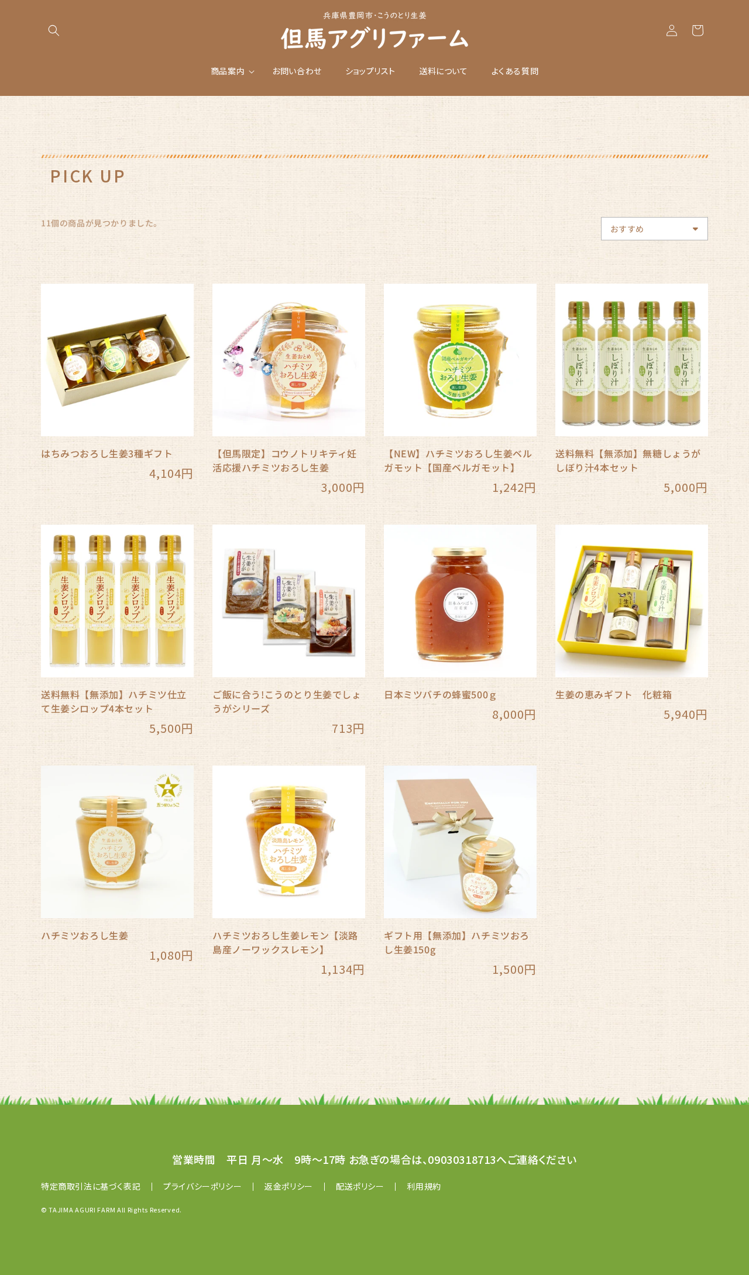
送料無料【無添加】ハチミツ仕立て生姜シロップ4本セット (114, 701)
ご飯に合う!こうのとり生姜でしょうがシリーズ (287, 701)
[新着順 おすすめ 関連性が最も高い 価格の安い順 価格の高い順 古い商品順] (654, 228)
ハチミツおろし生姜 (84, 935)
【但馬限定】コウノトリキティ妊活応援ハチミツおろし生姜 (284, 460)
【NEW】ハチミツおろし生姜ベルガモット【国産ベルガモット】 (458, 460)
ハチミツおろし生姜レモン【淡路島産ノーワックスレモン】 (285, 942)
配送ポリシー (360, 1186)
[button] (54, 30)
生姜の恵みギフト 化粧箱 (613, 694)
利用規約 (424, 1186)
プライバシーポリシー (202, 1186)
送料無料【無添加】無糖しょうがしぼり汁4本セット (628, 460)
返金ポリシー (288, 1186)
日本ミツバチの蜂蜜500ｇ (441, 694)
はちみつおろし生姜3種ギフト (107, 453)
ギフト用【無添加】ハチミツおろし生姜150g (457, 942)
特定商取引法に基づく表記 (90, 1186)
